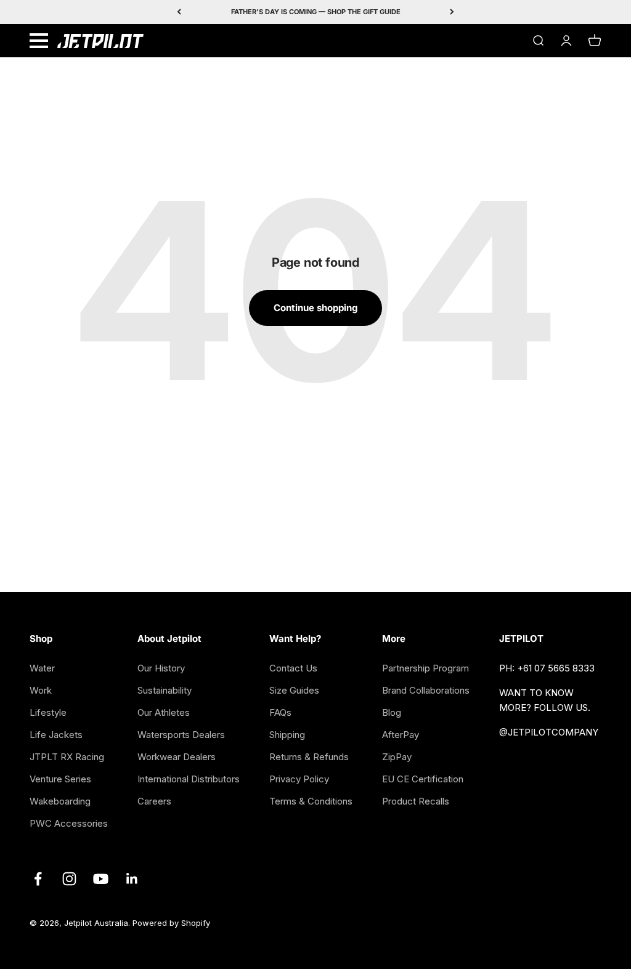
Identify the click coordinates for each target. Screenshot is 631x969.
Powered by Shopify (171, 923)
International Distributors (188, 779)
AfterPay (400, 734)
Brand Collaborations (426, 690)
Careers (154, 801)
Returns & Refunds (309, 757)
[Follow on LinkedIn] (132, 878)
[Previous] (179, 12)
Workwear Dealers (176, 757)
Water (42, 668)
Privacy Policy (299, 779)
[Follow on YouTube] (100, 878)
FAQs (280, 712)
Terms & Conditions (310, 801)
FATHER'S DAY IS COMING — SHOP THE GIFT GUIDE (316, 11)
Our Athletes (163, 712)
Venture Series (60, 779)
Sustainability (164, 690)
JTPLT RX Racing (67, 757)
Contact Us (293, 668)
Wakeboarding (60, 801)
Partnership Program (425, 668)
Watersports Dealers (181, 734)
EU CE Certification (422, 779)
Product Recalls (415, 801)
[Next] (452, 12)
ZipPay (397, 757)
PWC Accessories (69, 823)
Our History (161, 668)
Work (41, 690)
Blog (391, 712)
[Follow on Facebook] (38, 878)
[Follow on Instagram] (69, 878)
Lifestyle (48, 712)
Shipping (287, 734)
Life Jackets (56, 734)
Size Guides (294, 690)
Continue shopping (315, 308)
